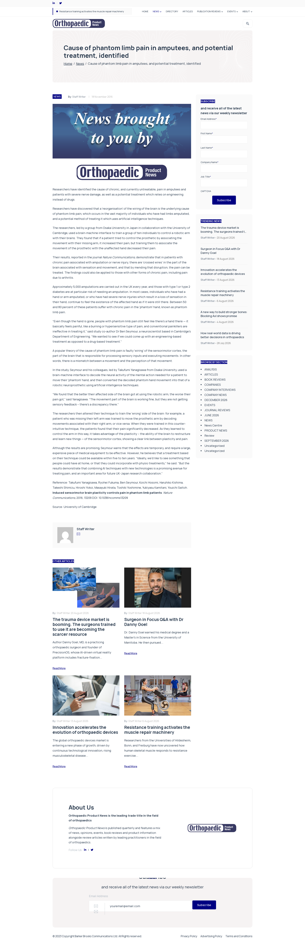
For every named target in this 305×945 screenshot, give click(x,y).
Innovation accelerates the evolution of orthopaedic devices (223, 272)
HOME (145, 11)
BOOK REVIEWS (215, 379)
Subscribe (224, 200)
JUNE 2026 (211, 415)
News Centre (213, 425)
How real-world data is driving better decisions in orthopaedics (222, 335)
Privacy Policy (189, 936)
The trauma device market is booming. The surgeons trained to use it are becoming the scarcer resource (223, 233)
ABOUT (246, 11)
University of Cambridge (80, 507)
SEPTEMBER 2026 (216, 441)
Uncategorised (214, 446)
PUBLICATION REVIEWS (208, 11)
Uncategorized (214, 451)
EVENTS (231, 11)
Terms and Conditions (238, 936)
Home (68, 63)
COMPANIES (212, 385)
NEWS (156, 11)
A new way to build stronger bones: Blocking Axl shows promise (94, 11)
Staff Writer (79, 96)
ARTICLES (188, 11)
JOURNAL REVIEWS (217, 410)
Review (209, 435)
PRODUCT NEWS (215, 430)
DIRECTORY (172, 11)
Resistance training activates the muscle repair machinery (223, 293)
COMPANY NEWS (215, 395)
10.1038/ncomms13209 (113, 498)
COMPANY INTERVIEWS (220, 390)
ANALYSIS (210, 369)
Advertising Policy (211, 936)
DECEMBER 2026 (215, 400)
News (80, 63)
